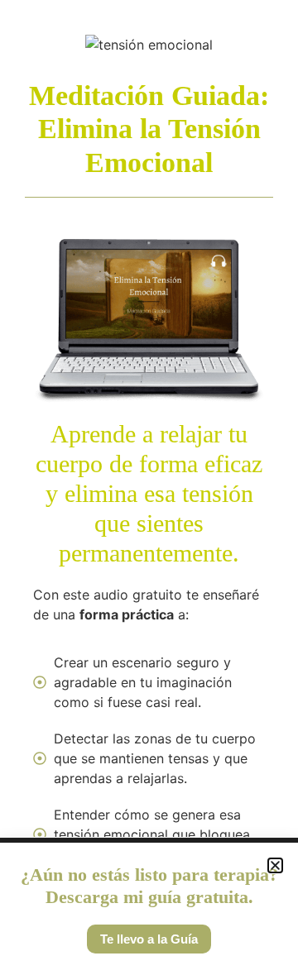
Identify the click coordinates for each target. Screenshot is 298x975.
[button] (275, 865)
